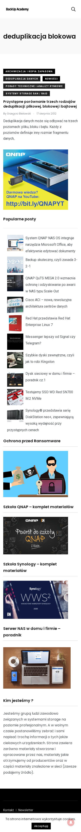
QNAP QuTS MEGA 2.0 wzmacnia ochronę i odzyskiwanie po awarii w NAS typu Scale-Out (50, 284)
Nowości (51, 78)
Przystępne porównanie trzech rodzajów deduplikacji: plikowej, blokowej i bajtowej (40, 104)
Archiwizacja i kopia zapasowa (29, 71)
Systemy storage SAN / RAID (27, 93)
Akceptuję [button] (41, 826)
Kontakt (8, 810)
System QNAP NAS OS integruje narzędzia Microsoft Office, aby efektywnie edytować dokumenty (50, 244)
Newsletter (25, 810)
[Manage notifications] (70, 822)
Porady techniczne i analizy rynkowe (34, 86)
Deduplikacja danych (22, 78)
